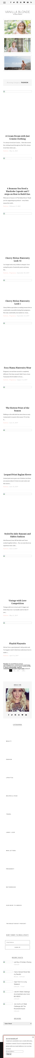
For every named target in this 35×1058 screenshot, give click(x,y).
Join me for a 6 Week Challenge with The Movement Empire (20, 1006)
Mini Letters (11, 850)
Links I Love (10, 832)
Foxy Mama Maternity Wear (17, 368)
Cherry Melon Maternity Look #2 (17, 259)
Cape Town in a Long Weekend (20, 983)
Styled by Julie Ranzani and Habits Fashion (17, 535)
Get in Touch (17, 63)
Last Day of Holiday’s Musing (22, 962)
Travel (8, 814)
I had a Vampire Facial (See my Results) (22, 973)
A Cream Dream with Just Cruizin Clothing (17, 137)
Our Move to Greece (14, 905)
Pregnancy (12, 273)
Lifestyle (9, 777)
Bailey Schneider (17, 45)
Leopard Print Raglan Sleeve (17, 474)
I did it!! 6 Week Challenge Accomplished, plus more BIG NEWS (22, 994)
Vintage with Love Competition (17, 602)
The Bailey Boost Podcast (16, 923)
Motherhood (11, 887)
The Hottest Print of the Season (17, 409)
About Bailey (17, 27)
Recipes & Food (12, 796)
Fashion (5, 151)
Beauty (9, 741)
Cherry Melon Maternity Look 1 (17, 302)
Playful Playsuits (17, 643)
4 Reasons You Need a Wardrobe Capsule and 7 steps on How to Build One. (17, 191)
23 (23, 670)
